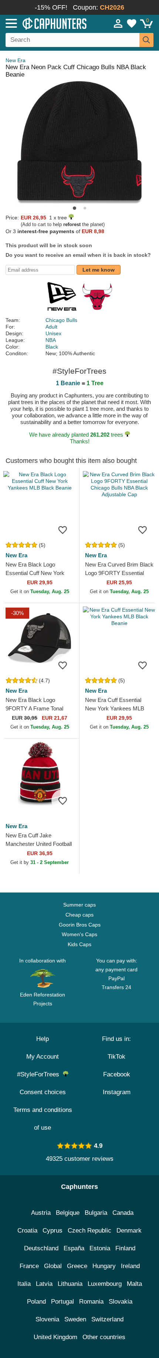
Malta (134, 1283)
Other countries (103, 1337)
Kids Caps (79, 944)
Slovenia (47, 1319)
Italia (24, 1283)
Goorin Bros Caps (80, 925)
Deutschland (41, 1248)
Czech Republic (89, 1230)
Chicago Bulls (61, 320)
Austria (41, 1212)
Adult (51, 327)
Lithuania (70, 1283)
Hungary (104, 1266)
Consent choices (43, 1092)
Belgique (68, 1212)
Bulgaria (96, 1212)
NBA (50, 340)
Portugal (62, 1301)
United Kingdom (55, 1337)
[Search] (146, 40)
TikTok (116, 1056)
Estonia (99, 1248)
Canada (122, 1212)
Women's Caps (79, 934)
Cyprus (52, 1230)
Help (42, 1038)
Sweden (75, 1319)
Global (53, 1266)
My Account (42, 1056)
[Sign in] (118, 23)
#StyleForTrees (40, 1074)
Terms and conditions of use (42, 1118)
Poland (36, 1301)
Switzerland (107, 1319)
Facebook (116, 1074)
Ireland (130, 1266)
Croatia (27, 1230)
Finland (125, 1248)
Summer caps (79, 905)
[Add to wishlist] (62, 529)
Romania (91, 1301)
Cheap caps (79, 915)
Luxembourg (105, 1283)
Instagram (117, 1092)
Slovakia (120, 1301)
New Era (16, 60)
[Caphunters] (46, 23)
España (74, 1248)
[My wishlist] (131, 23)
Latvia (44, 1283)
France (29, 1266)
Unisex (53, 333)
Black (51, 347)
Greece (77, 1266)
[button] (74, 208)
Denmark (129, 1230)
